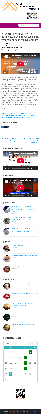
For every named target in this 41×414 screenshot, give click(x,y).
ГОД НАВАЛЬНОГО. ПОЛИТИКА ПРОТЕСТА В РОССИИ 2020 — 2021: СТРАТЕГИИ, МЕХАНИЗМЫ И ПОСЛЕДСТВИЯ (25, 230)
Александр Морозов (7, 47)
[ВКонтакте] (2, 127)
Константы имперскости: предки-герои (23, 324)
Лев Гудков (28, 46)
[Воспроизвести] (6, 168)
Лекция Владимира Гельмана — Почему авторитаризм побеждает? (10, 140)
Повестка (18, 50)
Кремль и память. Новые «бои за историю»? (24, 314)
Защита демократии (9, 50)
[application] (20, 160)
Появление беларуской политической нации (24, 293)
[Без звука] (32, 168)
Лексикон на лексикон (18, 245)
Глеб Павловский (20, 46)
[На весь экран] (35, 168)
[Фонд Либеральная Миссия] (20, 6)
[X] (5, 127)
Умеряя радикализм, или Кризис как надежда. (25, 255)
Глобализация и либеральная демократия (24, 266)
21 (25, 368)
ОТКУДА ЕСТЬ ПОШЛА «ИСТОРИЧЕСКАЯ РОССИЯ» (32, 140)
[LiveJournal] (8, 127)
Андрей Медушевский (7, 46)
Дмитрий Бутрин (18, 47)
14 (25, 363)
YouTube (18, 411)
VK (37, 411)
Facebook (8, 411)
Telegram (28, 411)
